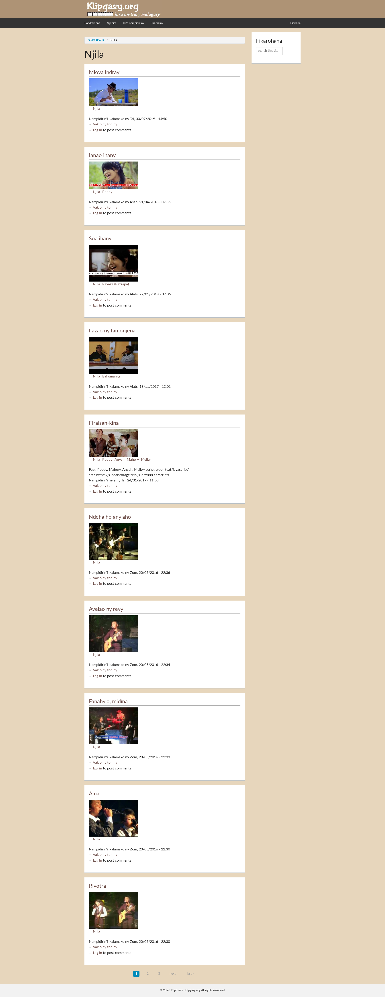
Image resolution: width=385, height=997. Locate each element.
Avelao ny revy (106, 609)
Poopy (107, 192)
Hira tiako (156, 23)
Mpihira (111, 23)
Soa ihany (100, 238)
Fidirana (295, 23)
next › (173, 973)
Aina (94, 793)
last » (190, 973)
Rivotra (97, 886)
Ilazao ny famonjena (112, 331)
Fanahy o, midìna (108, 701)
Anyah (120, 459)
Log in (97, 130)
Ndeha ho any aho (110, 517)
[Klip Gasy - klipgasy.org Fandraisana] (123, 8)
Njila (114, 40)
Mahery (133, 459)
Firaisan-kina (104, 423)
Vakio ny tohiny (105, 124)
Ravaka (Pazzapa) (115, 284)
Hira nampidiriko (133, 23)
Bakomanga (111, 376)
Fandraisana (92, 23)
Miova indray (104, 72)
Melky (146, 459)
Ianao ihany (102, 155)
